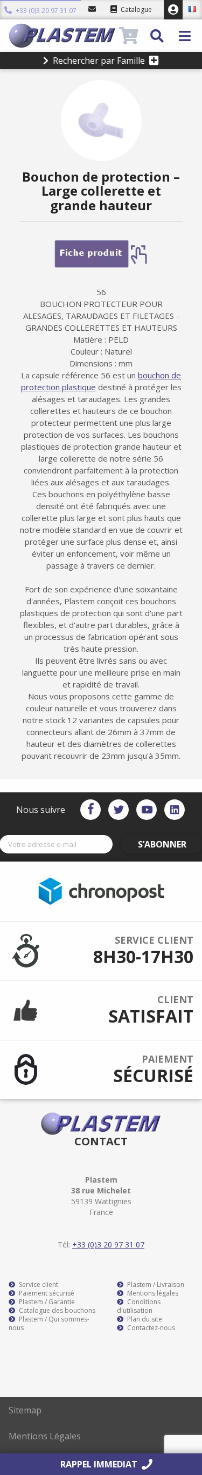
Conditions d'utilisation (139, 1306)
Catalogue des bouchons (56, 1310)
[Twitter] (118, 809)
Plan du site (144, 1319)
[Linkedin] (174, 809)
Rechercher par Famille (99, 60)
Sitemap (25, 1410)
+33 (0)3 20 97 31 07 (45, 10)
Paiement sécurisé (45, 1293)
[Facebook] (90, 809)
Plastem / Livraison (155, 1284)
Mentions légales (152, 1293)
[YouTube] (146, 809)
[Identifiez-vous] (173, 9)
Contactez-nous (150, 1328)
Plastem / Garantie (46, 1302)
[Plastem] (62, 36)
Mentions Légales (45, 1436)
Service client (37, 1284)
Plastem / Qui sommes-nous (49, 1323)
